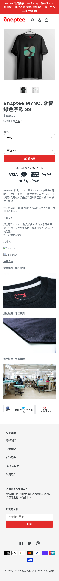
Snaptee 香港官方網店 (23, 570)
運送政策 (11, 457)
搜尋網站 (11, 448)
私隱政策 (11, 474)
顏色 (6, 131)
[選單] (53, 19)
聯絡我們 (11, 440)
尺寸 (6, 144)
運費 (17, 120)
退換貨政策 (12, 465)
